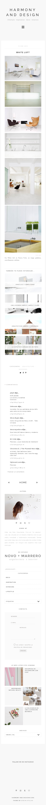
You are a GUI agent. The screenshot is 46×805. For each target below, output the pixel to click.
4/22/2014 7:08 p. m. (17, 468)
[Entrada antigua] (37, 482)
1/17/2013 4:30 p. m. (17, 458)
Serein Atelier (27, 800)
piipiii (12, 393)
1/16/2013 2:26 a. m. (17, 435)
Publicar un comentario (16, 472)
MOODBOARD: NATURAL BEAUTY (15, 689)
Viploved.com (15, 462)
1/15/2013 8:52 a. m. (17, 414)
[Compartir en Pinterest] (26, 373)
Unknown (14, 406)
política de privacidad (23, 647)
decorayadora (16, 429)
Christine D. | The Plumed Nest (23, 449)
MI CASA (13, 439)
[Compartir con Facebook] (24, 373)
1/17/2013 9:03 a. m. (17, 444)
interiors (23, 369)
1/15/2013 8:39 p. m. (17, 425)
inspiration (11, 582)
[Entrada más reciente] (9, 482)
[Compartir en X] (21, 373)
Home (23, 482)
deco (8, 577)
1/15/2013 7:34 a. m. (17, 402)
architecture (28, 366)
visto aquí (38, 255)
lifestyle (10, 591)
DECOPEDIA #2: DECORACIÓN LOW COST (31, 670)
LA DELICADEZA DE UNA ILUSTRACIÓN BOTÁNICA (32, 709)
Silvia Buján (15, 418)
